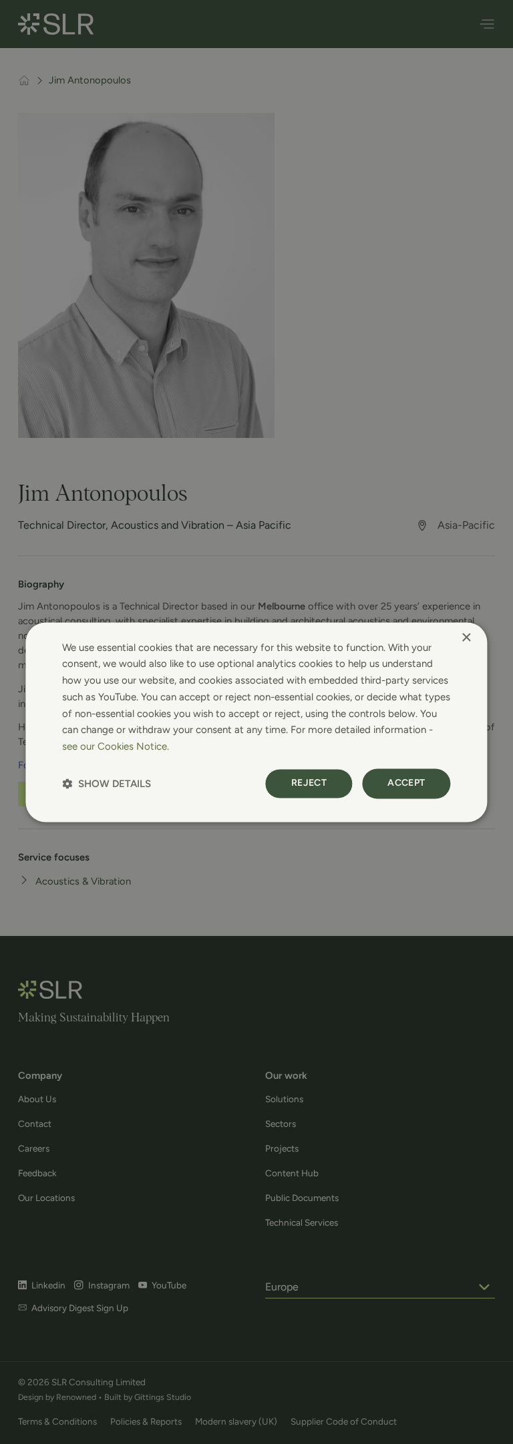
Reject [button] (309, 782)
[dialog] (256, 722)
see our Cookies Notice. (115, 746)
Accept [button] (406, 782)
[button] (106, 783)
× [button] (466, 638)
